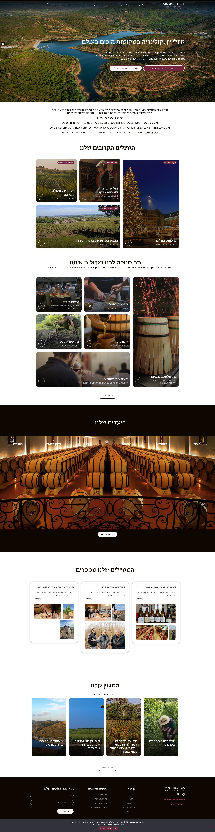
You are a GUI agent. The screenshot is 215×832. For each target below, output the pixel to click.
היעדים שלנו (109, 5)
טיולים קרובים (140, 5)
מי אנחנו (85, 5)
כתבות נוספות (107, 768)
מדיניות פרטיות (105, 828)
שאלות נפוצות (71, 5)
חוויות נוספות (107, 396)
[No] (211, 825)
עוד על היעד (197, 527)
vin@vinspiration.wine (174, 799)
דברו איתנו (56, 5)
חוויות (96, 5)
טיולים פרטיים (124, 5)
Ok (116, 828)
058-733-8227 (177, 804)
